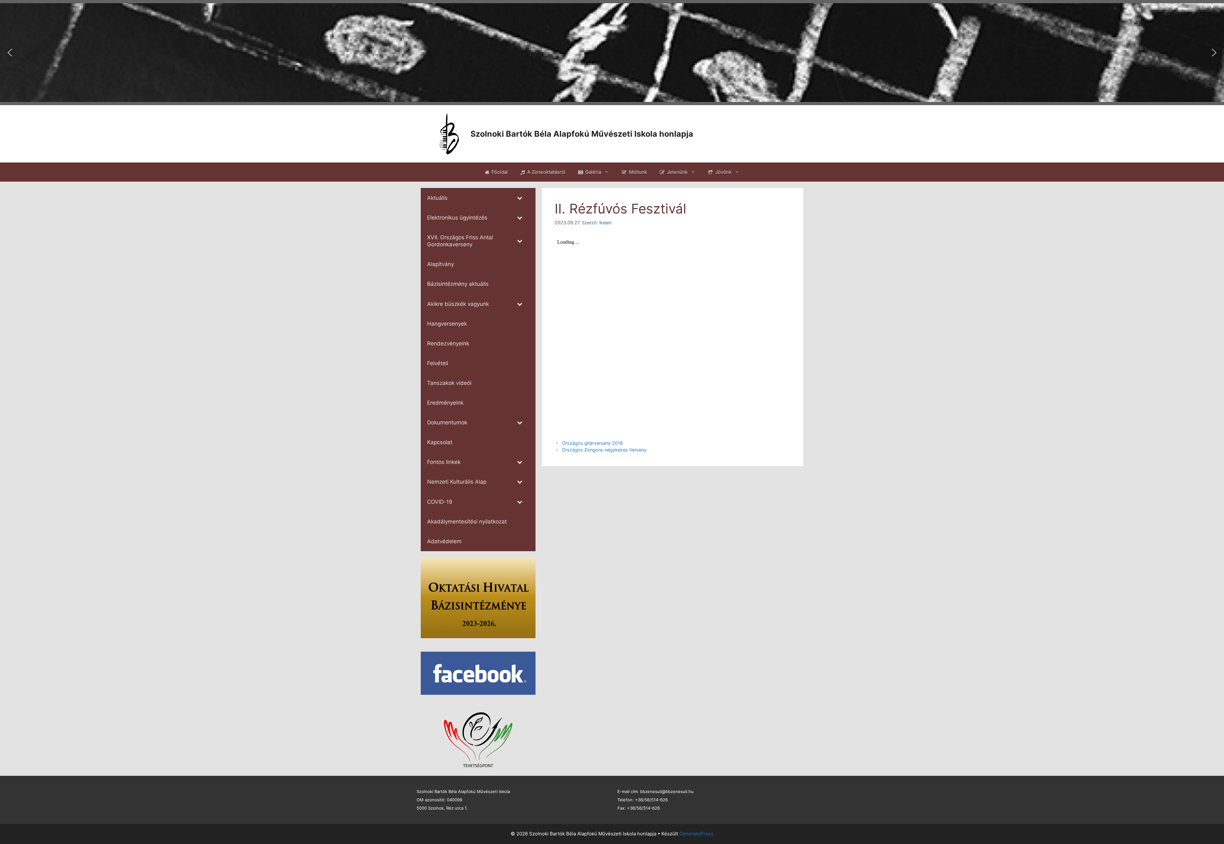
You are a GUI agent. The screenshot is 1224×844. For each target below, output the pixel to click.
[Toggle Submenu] (519, 198)
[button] (10, 52)
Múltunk (638, 172)
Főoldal (500, 172)
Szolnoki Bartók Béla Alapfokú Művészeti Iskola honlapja (581, 134)
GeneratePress (696, 834)
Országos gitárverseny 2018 (592, 443)
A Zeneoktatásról (546, 172)
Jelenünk (677, 172)
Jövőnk (723, 172)
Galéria (593, 172)
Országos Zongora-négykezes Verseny (604, 449)
